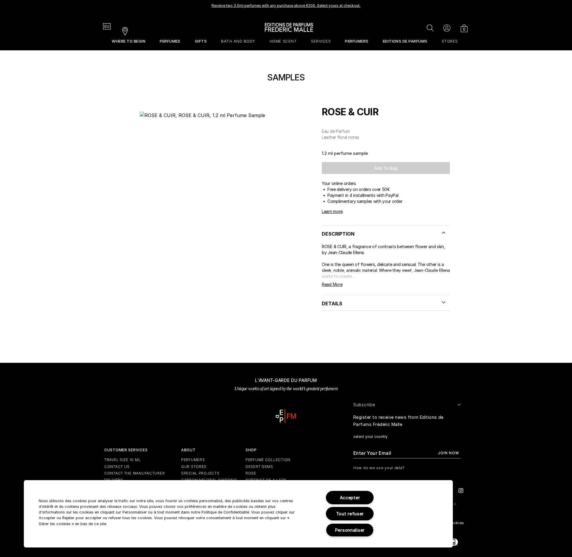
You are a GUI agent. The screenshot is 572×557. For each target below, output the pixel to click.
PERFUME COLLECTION (267, 460)
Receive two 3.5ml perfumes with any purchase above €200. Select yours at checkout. (286, 5)
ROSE (250, 473)
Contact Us (117, 466)
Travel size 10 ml (122, 460)
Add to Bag (385, 168)
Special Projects (200, 473)
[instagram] (460, 490)
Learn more (332, 211)
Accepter (350, 497)
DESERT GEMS (259, 466)
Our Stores (193, 466)
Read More (332, 284)
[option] (286, 7)
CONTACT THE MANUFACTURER (134, 473)
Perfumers (193, 460)
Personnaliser (350, 530)
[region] (238, 513)
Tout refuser (350, 513)
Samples (285, 77)
